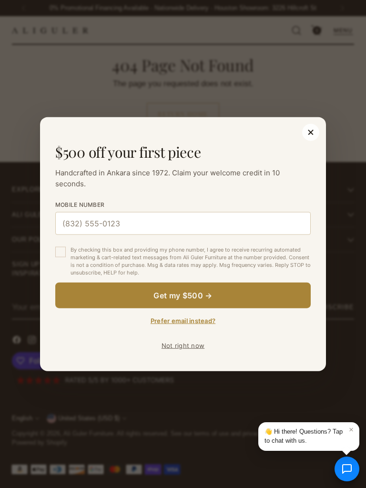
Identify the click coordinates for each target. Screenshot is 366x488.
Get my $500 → (182, 295)
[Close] (310, 132)
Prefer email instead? (183, 320)
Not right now (183, 345)
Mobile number (79, 204)
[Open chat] (347, 469)
